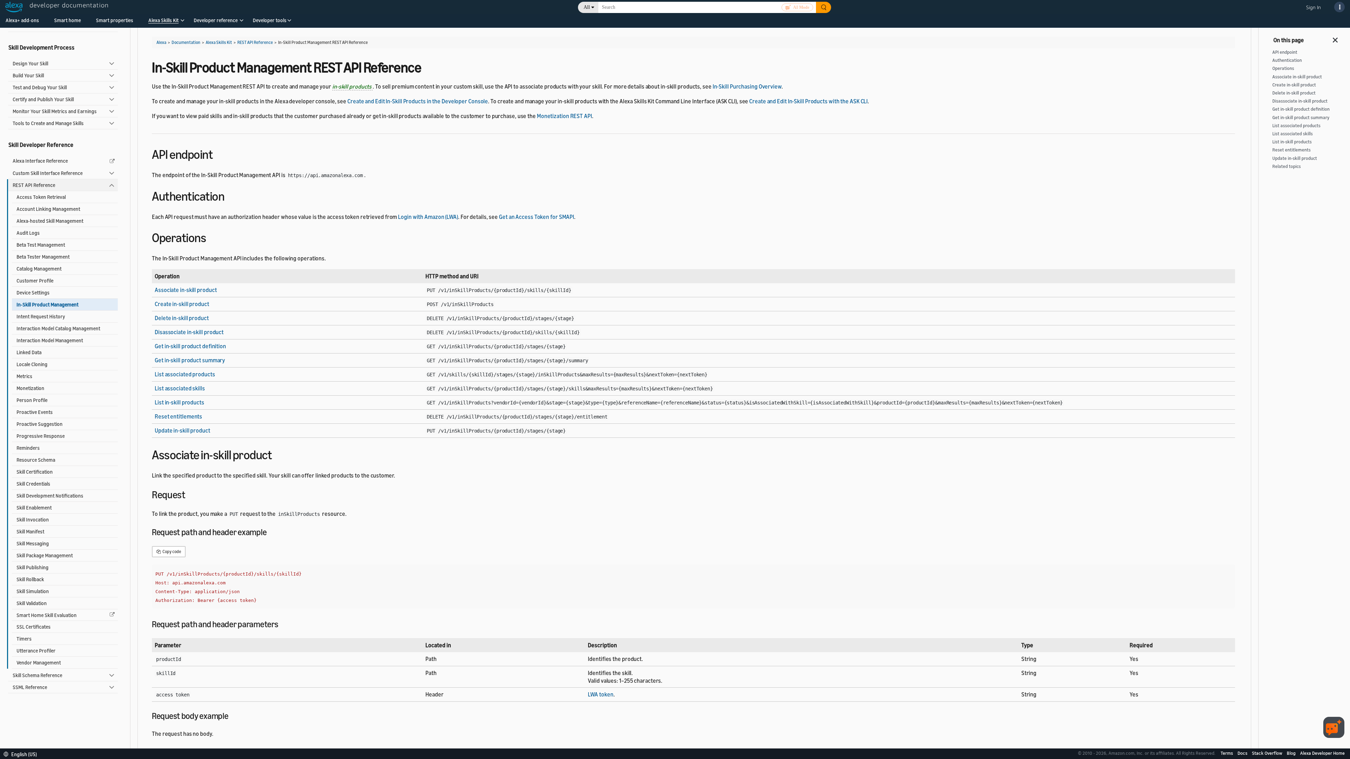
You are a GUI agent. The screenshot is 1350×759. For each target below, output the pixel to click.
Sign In (1313, 7)
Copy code (171, 551)
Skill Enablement (34, 508)
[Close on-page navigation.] (1335, 38)
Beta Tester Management (43, 257)
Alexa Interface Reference (40, 161)
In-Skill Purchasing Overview (747, 86)
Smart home (67, 20)
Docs (1243, 753)
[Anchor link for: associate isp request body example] (232, 715)
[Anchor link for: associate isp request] (190, 494)
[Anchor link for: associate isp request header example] (270, 531)
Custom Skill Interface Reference (48, 173)
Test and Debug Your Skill (40, 87)
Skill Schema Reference (37, 675)
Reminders (28, 448)
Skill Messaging (33, 543)
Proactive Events (35, 412)
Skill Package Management (45, 555)
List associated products (185, 374)
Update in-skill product (182, 430)
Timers (24, 639)
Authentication (1287, 60)
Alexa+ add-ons (22, 20)
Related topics (1286, 166)
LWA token (600, 694)
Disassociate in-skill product (189, 332)
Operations (1283, 68)
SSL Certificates (34, 627)
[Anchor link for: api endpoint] (219, 153)
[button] (163, 23)
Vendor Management (39, 663)
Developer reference (216, 20)
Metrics (24, 376)
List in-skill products (179, 402)
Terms (1227, 753)
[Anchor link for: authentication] (230, 195)
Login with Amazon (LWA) (428, 216)
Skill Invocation (33, 520)
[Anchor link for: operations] (212, 237)
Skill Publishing (33, 567)
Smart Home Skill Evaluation (47, 615)
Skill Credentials (33, 484)
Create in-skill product (182, 303)
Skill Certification (35, 472)
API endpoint (1284, 52)
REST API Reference (34, 185)
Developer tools (270, 20)
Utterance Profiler (36, 651)
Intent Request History (41, 316)
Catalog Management (39, 269)
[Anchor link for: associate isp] (278, 454)
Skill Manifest (30, 531)
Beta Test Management (41, 245)
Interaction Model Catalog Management (58, 328)
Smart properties (114, 20)
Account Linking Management (48, 209)
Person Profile (32, 400)
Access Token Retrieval (41, 197)
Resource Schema (36, 460)
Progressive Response (41, 436)
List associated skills (180, 388)
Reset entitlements (178, 416)
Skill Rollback (30, 579)
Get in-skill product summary (190, 360)
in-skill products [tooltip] (352, 86)
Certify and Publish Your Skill (43, 99)
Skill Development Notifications (50, 496)
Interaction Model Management (50, 340)
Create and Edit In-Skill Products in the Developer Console (417, 101)
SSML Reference (30, 687)
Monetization (30, 388)
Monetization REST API (564, 115)
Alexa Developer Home (1322, 753)
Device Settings (33, 293)
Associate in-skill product (186, 289)
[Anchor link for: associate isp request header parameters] (282, 623)
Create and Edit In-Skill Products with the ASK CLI (808, 101)
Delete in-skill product (182, 318)
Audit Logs (28, 233)
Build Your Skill (28, 75)
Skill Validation (32, 603)
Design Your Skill (30, 63)
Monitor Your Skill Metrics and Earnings (55, 111)
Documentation (186, 42)
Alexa (161, 42)
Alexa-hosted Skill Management (50, 221)
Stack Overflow (1267, 753)
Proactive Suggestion (40, 424)
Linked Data (29, 352)
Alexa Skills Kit (163, 20)
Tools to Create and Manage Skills (48, 123)
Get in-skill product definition (190, 346)
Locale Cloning (32, 364)
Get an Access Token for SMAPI (536, 216)
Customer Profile (35, 281)
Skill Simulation (33, 591)
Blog (1292, 753)
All (587, 7)
